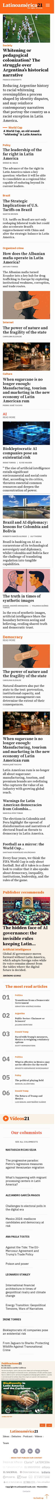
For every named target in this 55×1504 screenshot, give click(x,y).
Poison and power (17, 1264)
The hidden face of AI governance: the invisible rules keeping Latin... (25, 936)
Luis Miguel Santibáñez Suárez (30, 1102)
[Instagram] (22, 1451)
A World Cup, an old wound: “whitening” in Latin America (22, 132)
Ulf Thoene (36, 536)
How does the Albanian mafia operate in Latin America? (24, 258)
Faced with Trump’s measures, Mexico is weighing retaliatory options (32, 1039)
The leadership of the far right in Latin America (22, 154)
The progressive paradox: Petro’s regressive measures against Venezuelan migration (25, 1164)
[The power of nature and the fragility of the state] (26, 305)
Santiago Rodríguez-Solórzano (19, 852)
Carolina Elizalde (12, 336)
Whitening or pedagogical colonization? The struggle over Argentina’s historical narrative (26, 63)
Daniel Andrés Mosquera (15, 605)
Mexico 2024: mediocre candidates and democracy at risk (25, 1222)
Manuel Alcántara (25, 1084)
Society (7, 45)
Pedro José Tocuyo (12, 405)
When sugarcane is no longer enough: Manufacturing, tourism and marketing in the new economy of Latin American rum (26, 390)
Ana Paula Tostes (17, 1236)
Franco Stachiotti (12, 79)
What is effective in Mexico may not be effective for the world (32, 1063)
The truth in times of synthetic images (21, 598)
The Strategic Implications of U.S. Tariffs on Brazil (20, 205)
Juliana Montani (23, 1024)
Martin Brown (10, 214)
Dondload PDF (7, 1416)
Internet (8, 322)
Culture (7, 374)
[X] (37, 1451)
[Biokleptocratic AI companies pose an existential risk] (26, 433)
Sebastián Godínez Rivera (28, 1006)
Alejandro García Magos (23, 1195)
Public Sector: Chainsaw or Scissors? (30, 1020)
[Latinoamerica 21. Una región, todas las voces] (24, 1431)
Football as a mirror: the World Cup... (23, 846)
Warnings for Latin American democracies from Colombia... (22, 805)
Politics (19, 995)
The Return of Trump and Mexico (28, 1097)
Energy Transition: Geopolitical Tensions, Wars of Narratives (26, 1307)
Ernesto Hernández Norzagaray (32, 1068)
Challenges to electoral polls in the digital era (26, 1207)
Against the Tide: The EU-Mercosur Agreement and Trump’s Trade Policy (22, 1250)
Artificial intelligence (17, 949)
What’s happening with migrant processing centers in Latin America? (26, 1181)
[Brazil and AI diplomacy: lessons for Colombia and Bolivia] (26, 507)
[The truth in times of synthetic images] (26, 581)
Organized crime (13, 248)
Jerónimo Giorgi (12, 976)
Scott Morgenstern (25, 1045)
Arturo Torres (10, 266)
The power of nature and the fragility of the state (25, 330)
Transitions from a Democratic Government (32, 1001)
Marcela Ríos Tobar (13, 813)
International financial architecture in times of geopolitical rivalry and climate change (26, 1290)
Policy (6, 145)
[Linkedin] (30, 1451)
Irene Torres (9, 462)
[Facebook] (15, 1451)
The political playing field (29, 1080)
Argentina (20, 1013)
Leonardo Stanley (18, 1274)
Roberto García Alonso (15, 536)
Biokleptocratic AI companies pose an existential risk (20, 453)
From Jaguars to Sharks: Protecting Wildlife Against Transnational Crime (26, 1346)
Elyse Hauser (25, 462)
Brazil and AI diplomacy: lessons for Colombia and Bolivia (25, 527)
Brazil (6, 195)
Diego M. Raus (10, 162)
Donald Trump (21, 1032)
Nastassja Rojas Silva (21, 1149)
